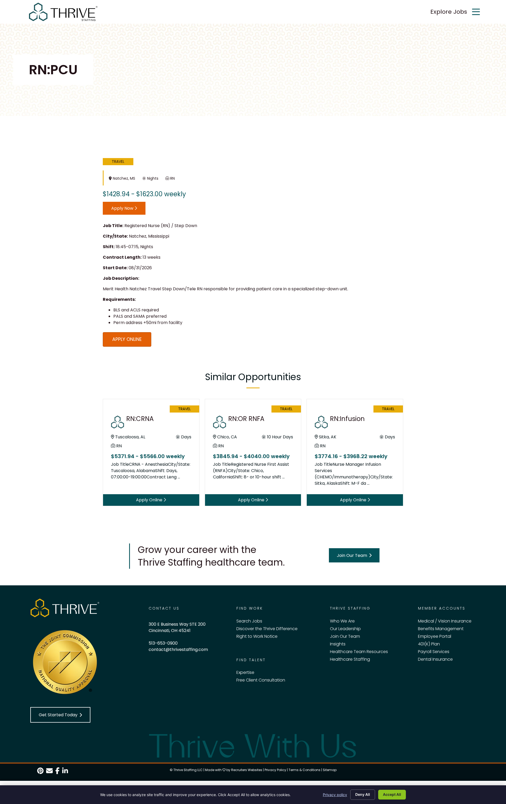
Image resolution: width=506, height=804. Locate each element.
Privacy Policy (275, 770)
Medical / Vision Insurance (444, 621)
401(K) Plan (429, 644)
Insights (338, 644)
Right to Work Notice (257, 636)
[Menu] (476, 11)
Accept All (392, 794)
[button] (354, 555)
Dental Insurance (435, 659)
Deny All (362, 794)
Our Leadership (345, 629)
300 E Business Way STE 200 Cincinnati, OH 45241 (177, 627)
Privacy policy (335, 794)
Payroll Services (433, 652)
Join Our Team (345, 636)
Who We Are (342, 621)
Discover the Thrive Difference (267, 629)
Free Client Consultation (260, 680)
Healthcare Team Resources (359, 652)
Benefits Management (441, 629)
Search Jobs (249, 621)
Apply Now (122, 208)
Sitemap (330, 770)
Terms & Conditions (304, 770)
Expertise (245, 672)
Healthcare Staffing (350, 659)
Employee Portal (434, 636)
